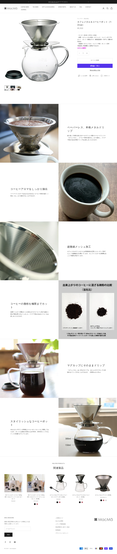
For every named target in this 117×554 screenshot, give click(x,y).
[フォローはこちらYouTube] (15, 542)
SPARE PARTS (62, 7)
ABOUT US (73, 7)
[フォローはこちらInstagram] (10, 542)
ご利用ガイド (59, 518)
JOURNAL (23, 9)
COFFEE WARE (25, 7)
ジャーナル (63, 1)
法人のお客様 (59, 521)
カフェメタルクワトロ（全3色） (103, 495)
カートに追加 (95, 60)
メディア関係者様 (60, 524)
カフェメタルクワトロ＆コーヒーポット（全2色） (81, 495)
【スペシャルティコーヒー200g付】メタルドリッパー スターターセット (13, 496)
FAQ (81, 7)
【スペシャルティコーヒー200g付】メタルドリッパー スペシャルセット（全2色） (36, 496)
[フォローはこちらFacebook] (5, 542)
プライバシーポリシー (61, 533)
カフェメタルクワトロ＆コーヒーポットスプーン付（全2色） (58, 495)
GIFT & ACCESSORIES (48, 7)
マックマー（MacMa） (83, 18)
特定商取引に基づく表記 (62, 527)
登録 (8, 534)
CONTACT (88, 7)
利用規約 (58, 530)
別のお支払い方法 (95, 70)
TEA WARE (35, 7)
